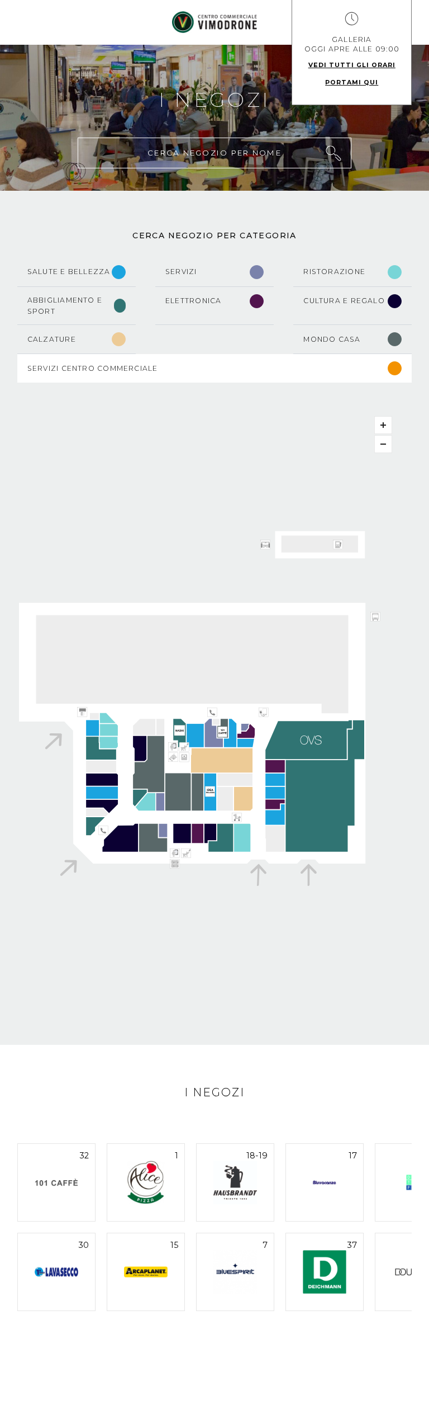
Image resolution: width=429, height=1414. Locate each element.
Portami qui (351, 82)
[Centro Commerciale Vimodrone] (214, 22)
